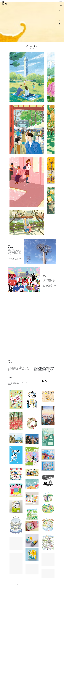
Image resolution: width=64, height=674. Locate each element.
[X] (46, 312)
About (59, 7)
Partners (60, 5)
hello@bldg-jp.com (16, 515)
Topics (59, 2)
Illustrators (60, 1)
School (59, 10)
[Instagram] (43, 312)
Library (59, 4)
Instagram (24, 515)
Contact (59, 9)
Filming (59, 6)
